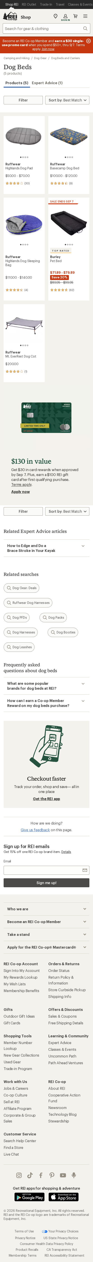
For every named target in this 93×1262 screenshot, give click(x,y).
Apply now (20, 491)
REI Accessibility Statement (64, 1255)
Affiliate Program (17, 1108)
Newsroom (57, 1107)
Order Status (59, 970)
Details (66, 852)
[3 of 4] (25, 157)
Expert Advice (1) (47, 83)
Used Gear (12, 1062)
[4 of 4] (27, 157)
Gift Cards (12, 1023)
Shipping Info (59, 996)
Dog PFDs (20, 617)
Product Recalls (27, 1249)
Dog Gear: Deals (25, 588)
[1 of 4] (21, 157)
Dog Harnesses (24, 632)
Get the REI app (46, 799)
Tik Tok (30, 1175)
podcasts (74, 1175)
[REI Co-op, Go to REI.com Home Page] (10, 16)
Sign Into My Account (22, 970)
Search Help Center (20, 1141)
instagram (19, 1175)
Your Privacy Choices (63, 1231)
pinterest (52, 1175)
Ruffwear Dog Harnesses (31, 603)
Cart (75, 16)
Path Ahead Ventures (65, 1063)
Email (7, 861)
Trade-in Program (18, 1068)
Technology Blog (62, 1114)
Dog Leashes (22, 647)
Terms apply (21, 484)
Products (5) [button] (16, 83)
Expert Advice (59, 1042)
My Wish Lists (15, 984)
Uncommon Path (62, 1056)
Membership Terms (23, 1255)
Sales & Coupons (62, 1016)
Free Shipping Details (65, 1023)
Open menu (85, 16)
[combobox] (46, 28)
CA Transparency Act (61, 1249)
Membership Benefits (21, 990)
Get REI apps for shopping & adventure (46, 1188)
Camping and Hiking (17, 58)
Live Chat (11, 1154)
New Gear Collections (21, 1055)
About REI (56, 1088)
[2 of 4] (23, 157)
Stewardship (58, 1121)
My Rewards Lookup (20, 977)
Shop (26, 17)
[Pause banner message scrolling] (88, 41)
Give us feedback (35, 830)
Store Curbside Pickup (67, 990)
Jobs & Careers (16, 1088)
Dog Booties (66, 632)
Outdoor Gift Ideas (19, 1016)
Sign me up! (46, 883)
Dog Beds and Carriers (65, 58)
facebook (41, 1175)
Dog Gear (40, 58)
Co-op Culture (15, 1095)
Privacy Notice (25, 1238)
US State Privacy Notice (61, 1238)
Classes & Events (62, 1049)
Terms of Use (24, 1231)
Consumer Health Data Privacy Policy (46, 1244)
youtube (63, 1175)
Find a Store (13, 1147)
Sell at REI (12, 1102)
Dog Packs (56, 617)
